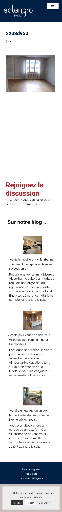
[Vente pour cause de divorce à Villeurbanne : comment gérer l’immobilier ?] (31, 318)
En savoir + (44, 503)
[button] (53, 6)
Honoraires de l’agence (31, 478)
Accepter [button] (17, 503)
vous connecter (33, 199)
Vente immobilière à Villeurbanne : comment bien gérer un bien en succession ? (31, 264)
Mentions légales (31, 469)
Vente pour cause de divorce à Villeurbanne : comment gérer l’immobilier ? (29, 339)
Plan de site (31, 473)
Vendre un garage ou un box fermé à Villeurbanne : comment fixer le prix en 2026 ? (30, 415)
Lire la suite (38, 299)
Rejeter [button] (30, 503)
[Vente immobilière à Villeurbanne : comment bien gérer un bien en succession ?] (31, 242)
